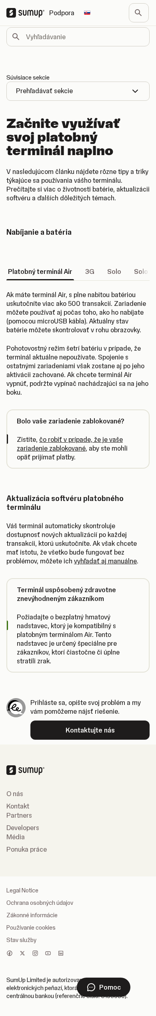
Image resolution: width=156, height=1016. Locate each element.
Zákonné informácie (32, 915)
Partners (19, 815)
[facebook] (9, 954)
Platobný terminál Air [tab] (40, 271)
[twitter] (22, 954)
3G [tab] (89, 271)
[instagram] (35, 954)
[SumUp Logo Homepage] (27, 13)
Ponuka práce (26, 849)
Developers (22, 828)
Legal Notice (22, 890)
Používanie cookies (31, 927)
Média (15, 837)
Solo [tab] (114, 271)
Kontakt (17, 806)
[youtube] (48, 954)
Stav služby (21, 940)
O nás (14, 794)
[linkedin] (61, 954)
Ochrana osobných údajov (39, 902)
